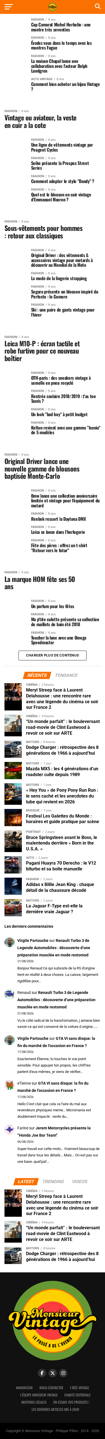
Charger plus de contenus (52, 655)
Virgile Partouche (32, 940)
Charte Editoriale (77, 1395)
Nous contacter (51, 1387)
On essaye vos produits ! (71, 1402)
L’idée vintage (79, 1387)
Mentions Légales (33, 1402)
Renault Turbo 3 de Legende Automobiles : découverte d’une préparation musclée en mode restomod (53, 947)
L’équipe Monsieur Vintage (39, 1395)
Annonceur (24, 1387)
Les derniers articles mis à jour (55, 1409)
